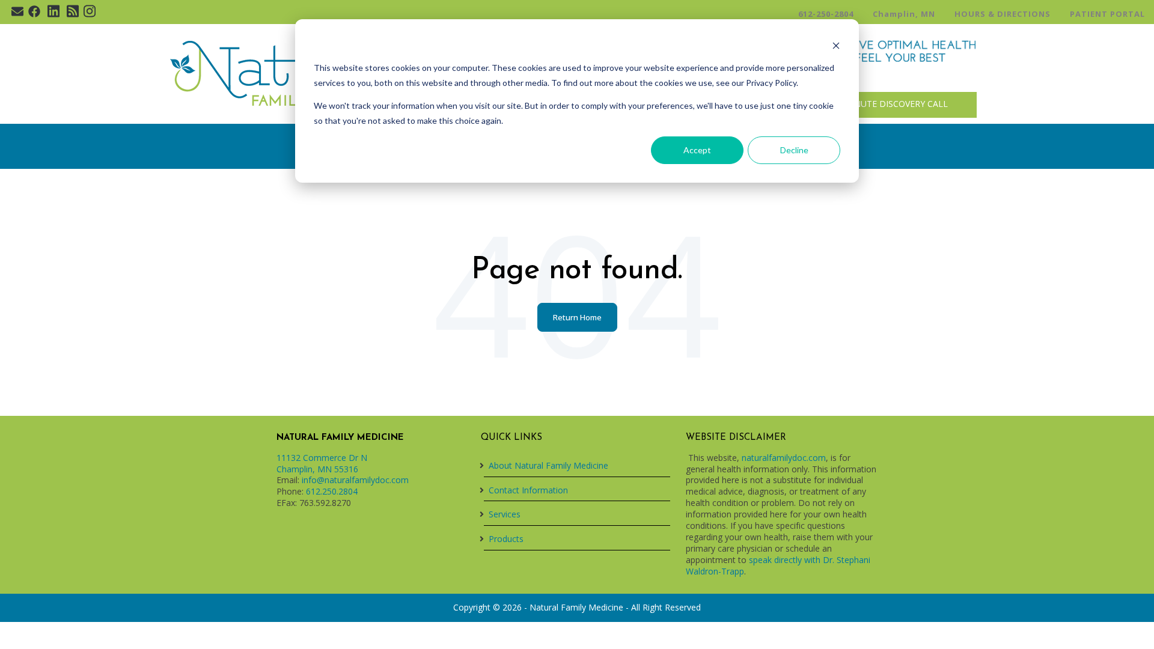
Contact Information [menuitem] (528, 490)
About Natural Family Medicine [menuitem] (548, 465)
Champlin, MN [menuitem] (904, 13)
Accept (697, 150)
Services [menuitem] (505, 514)
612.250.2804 (332, 491)
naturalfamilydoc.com (784, 457)
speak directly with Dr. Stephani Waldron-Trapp (778, 565)
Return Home (577, 317)
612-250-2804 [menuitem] (825, 13)
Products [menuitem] (506, 538)
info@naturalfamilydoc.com (355, 480)
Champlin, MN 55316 (317, 469)
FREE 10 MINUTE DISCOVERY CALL (877, 104)
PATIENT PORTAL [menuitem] (1107, 13)
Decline (794, 150)
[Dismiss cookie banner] (836, 45)
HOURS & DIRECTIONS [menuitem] (1002, 13)
